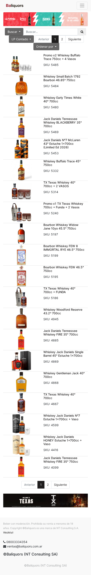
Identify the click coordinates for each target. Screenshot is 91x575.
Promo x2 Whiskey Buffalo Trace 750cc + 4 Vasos (61, 57)
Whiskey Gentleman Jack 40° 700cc (64, 375)
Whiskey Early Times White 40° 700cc (62, 99)
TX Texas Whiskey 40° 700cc (59, 396)
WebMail (8, 532)
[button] (46, 46)
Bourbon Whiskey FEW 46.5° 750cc (63, 269)
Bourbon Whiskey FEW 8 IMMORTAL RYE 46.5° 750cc (63, 247)
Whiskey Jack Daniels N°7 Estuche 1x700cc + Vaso (61, 417)
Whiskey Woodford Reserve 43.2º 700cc (62, 311)
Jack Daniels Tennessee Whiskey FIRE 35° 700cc (60, 332)
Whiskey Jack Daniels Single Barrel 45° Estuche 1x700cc (63, 353)
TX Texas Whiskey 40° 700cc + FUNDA (59, 290)
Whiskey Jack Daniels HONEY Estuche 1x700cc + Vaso (62, 440)
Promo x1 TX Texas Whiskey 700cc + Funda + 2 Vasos (63, 205)
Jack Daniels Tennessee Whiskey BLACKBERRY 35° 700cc (62, 122)
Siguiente (74, 39)
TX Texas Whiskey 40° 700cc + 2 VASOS (59, 184)
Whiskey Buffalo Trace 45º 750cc (62, 163)
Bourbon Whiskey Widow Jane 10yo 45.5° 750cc (61, 226)
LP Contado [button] (20, 39)
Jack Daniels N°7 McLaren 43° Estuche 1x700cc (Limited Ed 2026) (61, 143)
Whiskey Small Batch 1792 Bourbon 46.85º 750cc (61, 78)
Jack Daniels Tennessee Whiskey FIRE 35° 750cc (60, 459)
